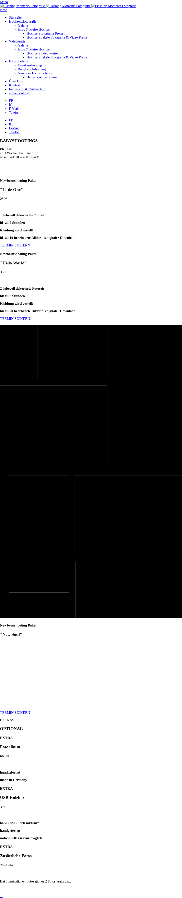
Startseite (15, 17)
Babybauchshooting (32, 69)
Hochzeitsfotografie (22, 21)
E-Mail (14, 109)
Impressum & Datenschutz (27, 89)
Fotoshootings (19, 61)
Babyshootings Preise (42, 77)
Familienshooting (30, 65)
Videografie (17, 41)
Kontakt (14, 85)
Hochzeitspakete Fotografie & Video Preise (57, 37)
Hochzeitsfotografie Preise (45, 33)
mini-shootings (19, 93)
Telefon (14, 112)
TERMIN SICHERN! (15, 245)
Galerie (23, 25)
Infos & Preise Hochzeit (34, 29)
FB (11, 101)
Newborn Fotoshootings (35, 73)
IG (11, 105)
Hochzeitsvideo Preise (42, 53)
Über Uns (16, 81)
